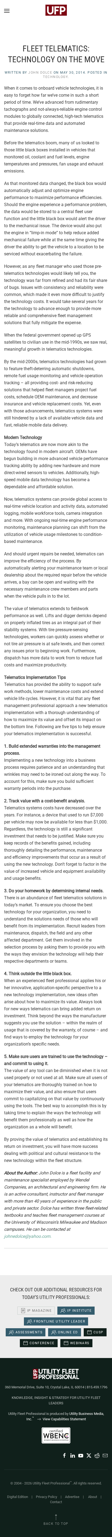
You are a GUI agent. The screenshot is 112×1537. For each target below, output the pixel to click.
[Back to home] (56, 11)
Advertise (72, 1497)
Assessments (29, 1332)
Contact (56, 1502)
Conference (42, 1343)
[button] (7, 11)
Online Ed (68, 1332)
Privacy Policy (46, 1497)
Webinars (79, 1343)
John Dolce (40, 72)
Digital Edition (17, 1497)
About (92, 1497)
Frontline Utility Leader (59, 1321)
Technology (55, 77)
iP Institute (79, 1311)
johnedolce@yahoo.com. (27, 1236)
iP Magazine (39, 1311)
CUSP (99, 1332)
